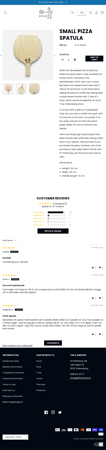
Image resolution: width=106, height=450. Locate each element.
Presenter (41, 390)
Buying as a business (13, 396)
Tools (38, 372)
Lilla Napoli (84, 439)
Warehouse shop (11, 361)
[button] (5, 13)
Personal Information (13, 378)
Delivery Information (12, 367)
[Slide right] (55, 89)
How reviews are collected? (18, 345)
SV (72, 12)
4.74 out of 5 (60, 203)
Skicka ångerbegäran (13, 402)
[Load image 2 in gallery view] (21, 89)
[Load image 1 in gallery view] (8, 89)
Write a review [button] (53, 230)
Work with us (9, 390)
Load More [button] (53, 342)
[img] (9, 247)
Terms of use (9, 384)
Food (38, 367)
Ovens (39, 378)
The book (40, 384)
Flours (39, 361)
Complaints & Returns (13, 372)
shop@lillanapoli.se (80, 377)
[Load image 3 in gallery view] (34, 89)
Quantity (64, 54)
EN (82, 12)
